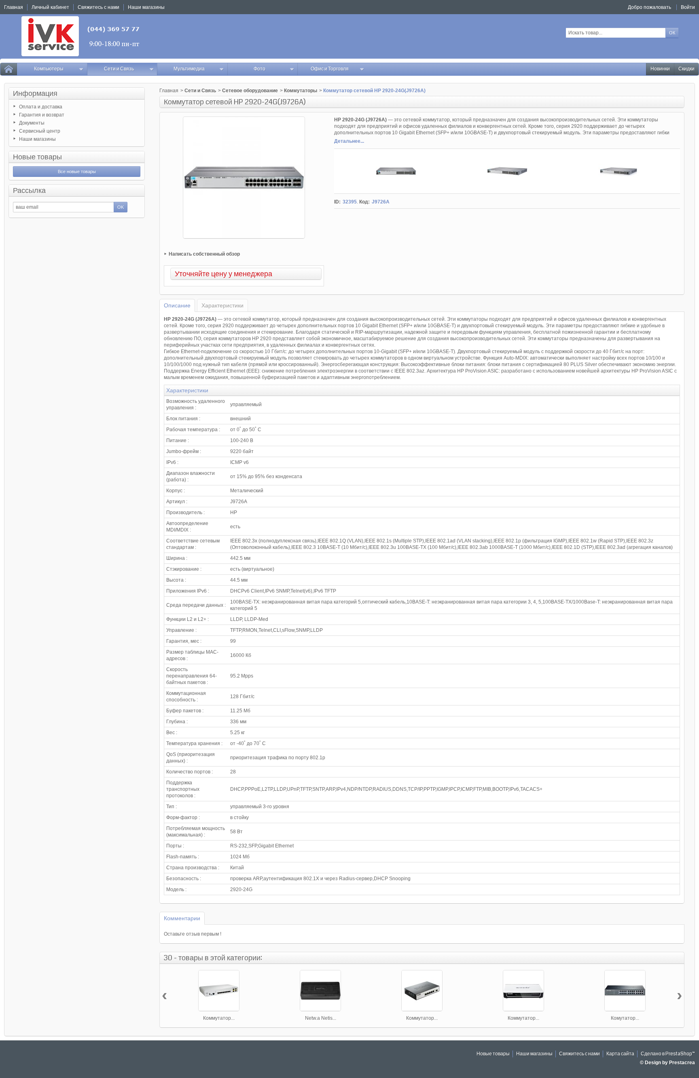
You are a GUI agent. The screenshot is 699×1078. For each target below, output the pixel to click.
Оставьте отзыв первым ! (192, 934)
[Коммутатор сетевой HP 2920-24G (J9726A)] (396, 171)
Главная (168, 90)
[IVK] (81, 36)
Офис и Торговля (330, 69)
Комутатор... (625, 1018)
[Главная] (8, 69)
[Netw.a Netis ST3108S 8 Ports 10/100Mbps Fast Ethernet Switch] (320, 990)
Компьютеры (49, 69)
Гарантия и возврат (41, 115)
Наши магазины (37, 139)
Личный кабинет (50, 7)
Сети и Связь (119, 69)
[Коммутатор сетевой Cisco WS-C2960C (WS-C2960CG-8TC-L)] (219, 990)
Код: (364, 202)
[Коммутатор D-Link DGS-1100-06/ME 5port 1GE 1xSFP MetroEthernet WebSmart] (422, 990)
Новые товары (37, 157)
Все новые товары (77, 171)
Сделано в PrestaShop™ (668, 1053)
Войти (688, 7)
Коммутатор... (219, 1018)
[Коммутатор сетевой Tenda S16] (523, 990)
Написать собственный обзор (204, 254)
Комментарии (182, 918)
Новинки (660, 69)
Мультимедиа (189, 69)
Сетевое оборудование (250, 90)
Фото (259, 69)
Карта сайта (620, 1053)
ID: (337, 202)
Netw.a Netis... (320, 1018)
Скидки (686, 69)
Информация (35, 93)
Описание (177, 305)
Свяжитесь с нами (579, 1053)
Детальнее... (349, 141)
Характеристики (222, 305)
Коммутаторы (300, 90)
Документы (31, 123)
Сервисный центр (39, 131)
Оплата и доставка (40, 107)
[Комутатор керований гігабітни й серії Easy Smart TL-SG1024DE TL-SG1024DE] (625, 990)
